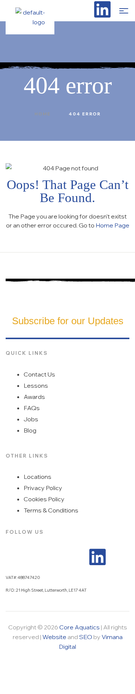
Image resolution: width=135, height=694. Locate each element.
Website (54, 637)
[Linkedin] (102, 9)
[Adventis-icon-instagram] (65, 9)
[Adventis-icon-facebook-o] (83, 9)
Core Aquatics (79, 627)
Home (42, 114)
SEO (85, 637)
